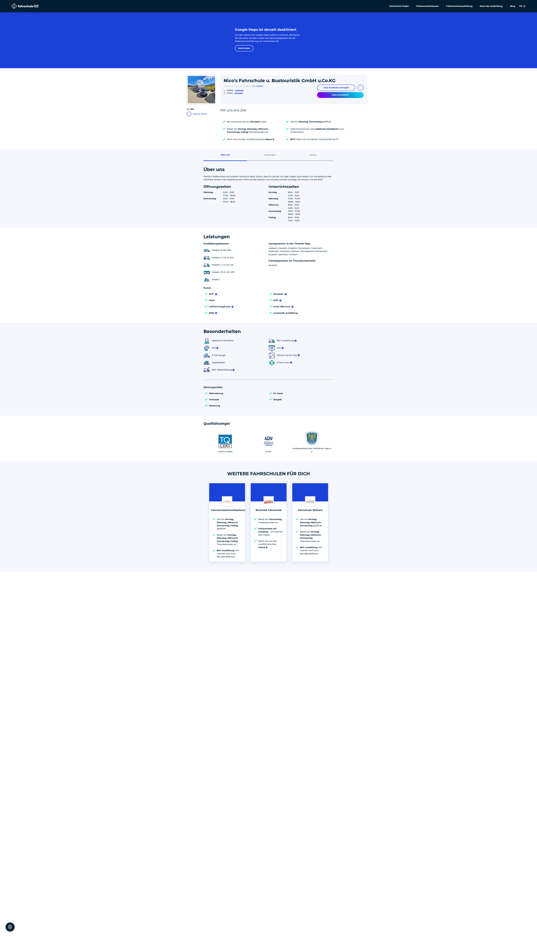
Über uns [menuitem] (225, 155)
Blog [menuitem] (512, 6)
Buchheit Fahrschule (269, 510)
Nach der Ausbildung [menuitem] (491, 6)
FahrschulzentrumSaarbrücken (230, 510)
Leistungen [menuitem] (270, 155)
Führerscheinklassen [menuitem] (427, 6)
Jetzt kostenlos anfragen (336, 87)
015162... (235, 93)
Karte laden (244, 48)
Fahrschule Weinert (310, 510)
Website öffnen (200, 114)
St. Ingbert (257, 86)
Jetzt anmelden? (340, 95)
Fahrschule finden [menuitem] (399, 6)
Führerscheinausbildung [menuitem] (459, 6)
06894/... (235, 90)
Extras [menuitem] (313, 155)
